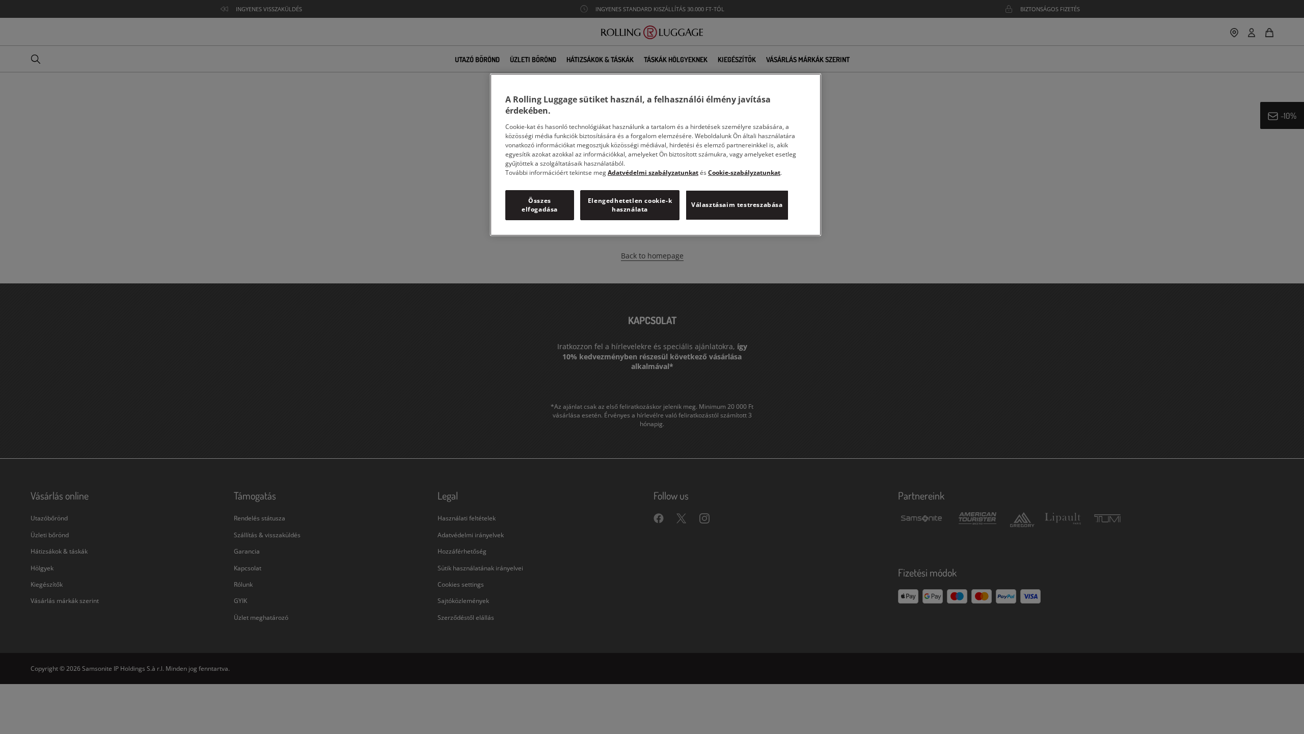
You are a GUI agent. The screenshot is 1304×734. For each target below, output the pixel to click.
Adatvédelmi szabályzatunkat (653, 172)
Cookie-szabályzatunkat (744, 172)
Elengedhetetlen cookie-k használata (630, 205)
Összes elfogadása (540, 205)
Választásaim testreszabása (737, 204)
